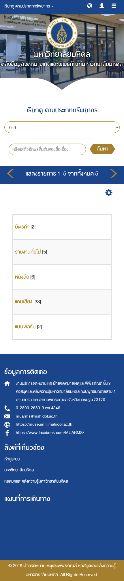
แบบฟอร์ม (25, 326)
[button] (89, 5)
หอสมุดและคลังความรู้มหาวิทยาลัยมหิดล (36, 481)
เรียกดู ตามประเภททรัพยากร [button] (27, 6)
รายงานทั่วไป (28, 251)
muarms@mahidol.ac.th (37, 416)
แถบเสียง (23, 301)
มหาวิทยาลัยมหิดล (19, 470)
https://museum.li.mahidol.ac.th (44, 424)
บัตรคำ (22, 226)
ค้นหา (102, 148)
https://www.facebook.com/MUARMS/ (50, 432)
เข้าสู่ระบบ (12, 459)
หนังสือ (22, 277)
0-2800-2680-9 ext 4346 (38, 408)
